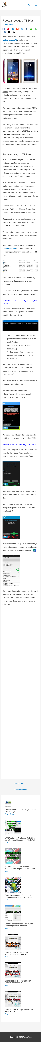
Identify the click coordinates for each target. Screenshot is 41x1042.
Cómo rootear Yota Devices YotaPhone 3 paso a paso (16, 953)
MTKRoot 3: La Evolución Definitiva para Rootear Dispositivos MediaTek (20, 839)
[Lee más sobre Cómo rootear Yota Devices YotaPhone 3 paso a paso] (13, 942)
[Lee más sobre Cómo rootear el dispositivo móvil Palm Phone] (13, 999)
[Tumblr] (27, 29)
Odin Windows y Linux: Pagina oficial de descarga (20, 810)
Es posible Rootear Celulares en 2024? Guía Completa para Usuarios (20, 867)
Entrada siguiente (20, 789)
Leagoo (5, 24)
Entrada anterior (20, 784)
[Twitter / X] (14, 32)
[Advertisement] (20, 691)
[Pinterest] (8, 29)
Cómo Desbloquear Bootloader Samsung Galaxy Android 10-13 (18, 896)
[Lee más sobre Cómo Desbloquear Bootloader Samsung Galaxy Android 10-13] (13, 884)
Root (11, 24)
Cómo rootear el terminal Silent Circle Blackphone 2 (18, 982)
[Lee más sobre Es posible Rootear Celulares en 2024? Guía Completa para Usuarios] (13, 856)
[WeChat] (31, 29)
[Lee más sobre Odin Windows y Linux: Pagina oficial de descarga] (8, 803)
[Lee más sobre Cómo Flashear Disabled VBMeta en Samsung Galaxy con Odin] (13, 913)
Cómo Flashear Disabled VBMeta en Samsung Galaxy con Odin (20, 925)
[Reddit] (17, 29)
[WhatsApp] (36, 29)
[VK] (5, 32)
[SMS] (9, 32)
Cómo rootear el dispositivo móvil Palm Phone (19, 1010)
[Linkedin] (13, 29)
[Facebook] (4, 29)
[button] (29, 5)
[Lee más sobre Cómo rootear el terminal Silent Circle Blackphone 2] (13, 970)
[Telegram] (22, 29)
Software (11, 814)
